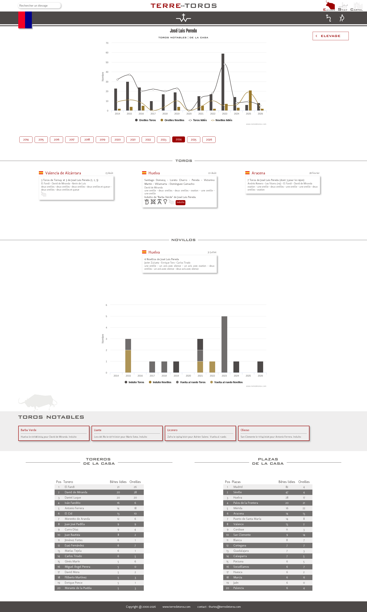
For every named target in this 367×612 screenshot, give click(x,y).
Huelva (154, 173)
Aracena (258, 173)
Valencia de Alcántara (63, 173)
